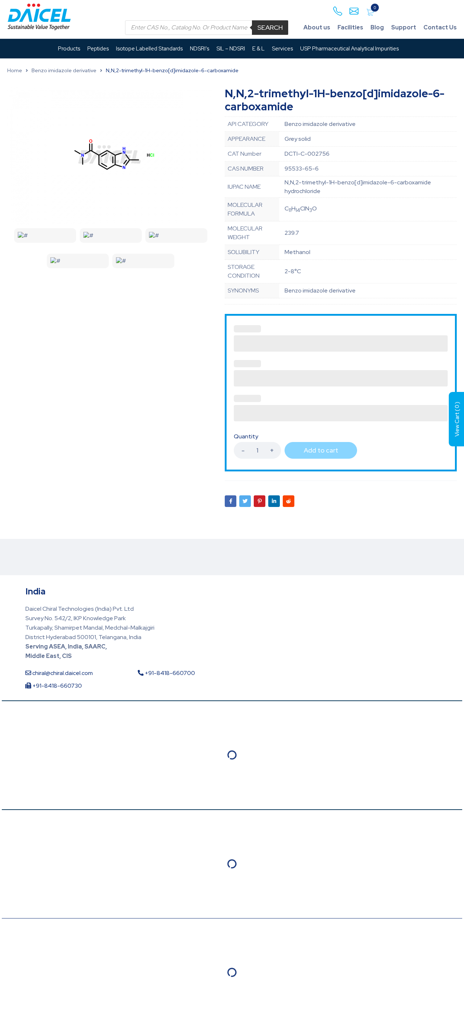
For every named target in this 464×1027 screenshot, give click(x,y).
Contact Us (440, 27)
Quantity (246, 436)
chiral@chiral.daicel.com (62, 673)
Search (270, 27)
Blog (377, 27)
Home (14, 70)
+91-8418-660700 (169, 673)
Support (403, 27)
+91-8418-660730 (56, 686)
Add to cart (321, 450)
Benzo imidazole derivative (64, 70)
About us (316, 27)
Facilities (350, 27)
